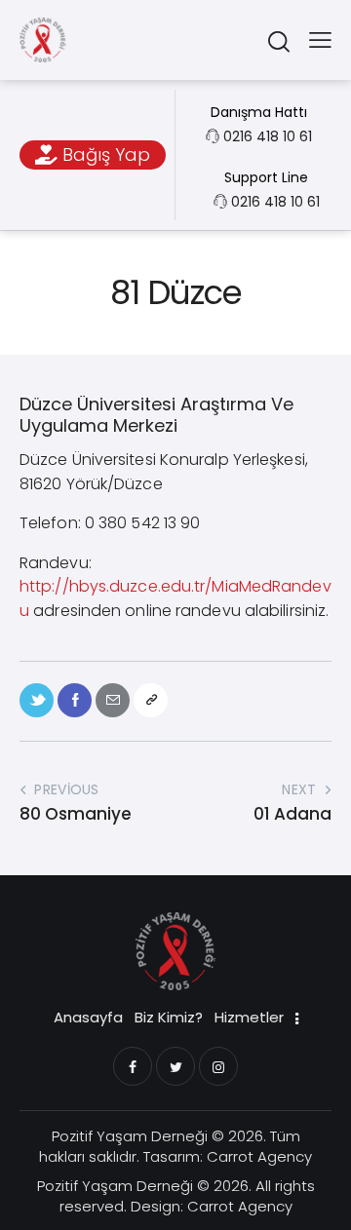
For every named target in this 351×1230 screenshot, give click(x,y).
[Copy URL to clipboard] (151, 700)
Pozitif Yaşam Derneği (130, 1136)
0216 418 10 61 (267, 136)
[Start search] (278, 41)
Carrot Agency (259, 1156)
